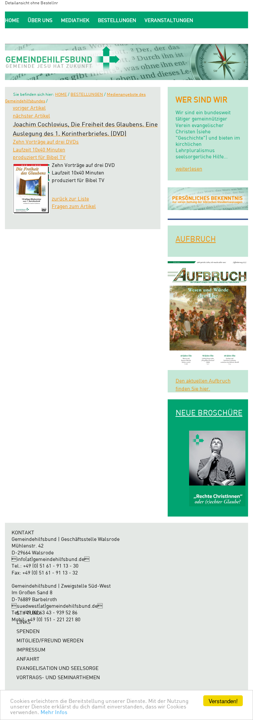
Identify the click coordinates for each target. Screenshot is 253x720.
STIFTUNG (28, 613)
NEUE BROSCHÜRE (209, 412)
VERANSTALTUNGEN (169, 20)
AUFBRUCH (196, 238)
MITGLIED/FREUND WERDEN (104, 36)
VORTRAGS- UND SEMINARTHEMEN (58, 677)
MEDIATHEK (75, 20)
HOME (12, 20)
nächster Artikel (31, 116)
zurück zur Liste (70, 199)
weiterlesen (189, 169)
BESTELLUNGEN (117, 20)
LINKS (23, 622)
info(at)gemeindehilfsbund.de (51, 559)
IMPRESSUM (30, 650)
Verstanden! (223, 701)
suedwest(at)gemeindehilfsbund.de (57, 606)
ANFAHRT (28, 659)
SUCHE (186, 36)
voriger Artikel (29, 108)
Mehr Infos (54, 711)
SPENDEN (157, 36)
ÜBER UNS (40, 20)
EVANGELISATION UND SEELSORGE (57, 668)
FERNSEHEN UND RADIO (33, 36)
